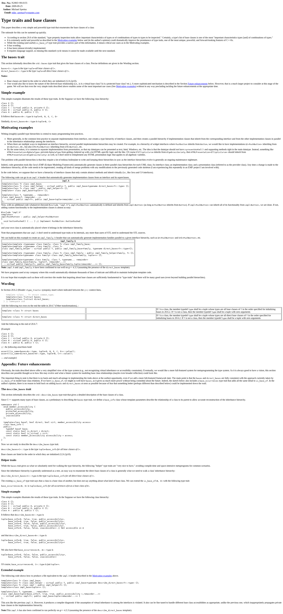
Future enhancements (198, 83)
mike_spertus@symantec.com (25, 12)
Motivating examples (67, 40)
